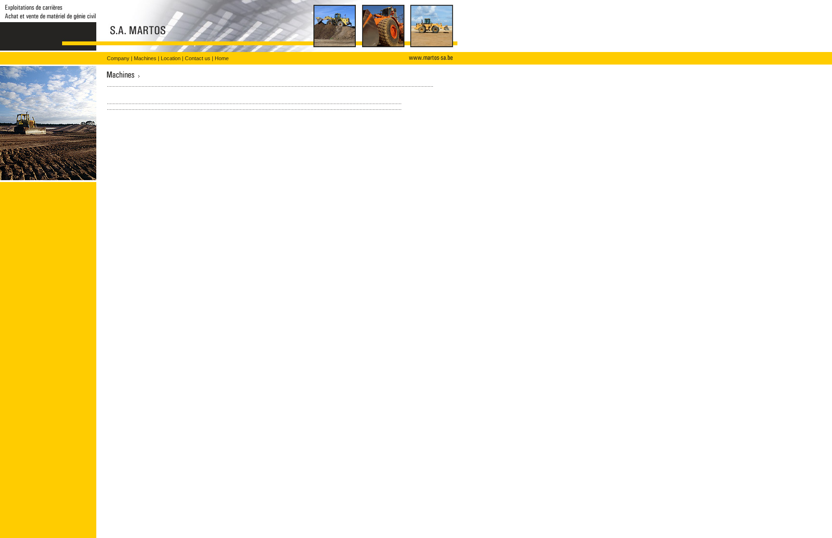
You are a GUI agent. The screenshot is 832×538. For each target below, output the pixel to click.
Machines (145, 58)
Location (171, 58)
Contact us (197, 58)
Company (118, 58)
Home (222, 58)
